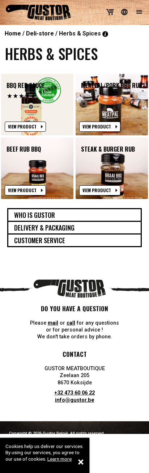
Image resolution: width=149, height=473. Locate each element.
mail (53, 323)
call (71, 323)
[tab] (74, 215)
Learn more (59, 459)
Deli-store (40, 33)
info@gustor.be (74, 400)
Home (13, 33)
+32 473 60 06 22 (74, 393)
